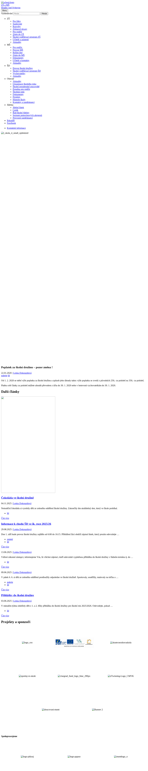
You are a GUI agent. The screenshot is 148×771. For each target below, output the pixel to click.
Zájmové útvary (20, 29)
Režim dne (18, 52)
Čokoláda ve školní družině (17, 497)
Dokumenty (18, 58)
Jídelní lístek (18, 107)
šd (9, 375)
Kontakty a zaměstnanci (24, 102)
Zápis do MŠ (19, 55)
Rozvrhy (17, 26)
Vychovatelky (19, 73)
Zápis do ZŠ (18, 34)
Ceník (15, 110)
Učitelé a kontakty (21, 60)
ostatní (10, 539)
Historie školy (19, 99)
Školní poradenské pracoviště (26, 86)
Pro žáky (17, 21)
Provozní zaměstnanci (23, 118)
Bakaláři (11, 120)
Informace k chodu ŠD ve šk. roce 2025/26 (26, 523)
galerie (4, 375)
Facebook (11, 123)
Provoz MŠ (18, 50)
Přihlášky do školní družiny (17, 595)
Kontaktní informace (16, 128)
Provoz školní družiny (23, 68)
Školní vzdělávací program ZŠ (26, 37)
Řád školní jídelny (21, 112)
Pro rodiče (17, 31)
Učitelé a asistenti (21, 39)
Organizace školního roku (24, 84)
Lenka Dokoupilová (22, 373)
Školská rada (18, 92)
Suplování (17, 24)
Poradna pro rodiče (21, 89)
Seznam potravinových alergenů (27, 115)
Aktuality (17, 42)
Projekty (16, 97)
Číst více (5, 518)
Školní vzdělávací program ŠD (27, 71)
